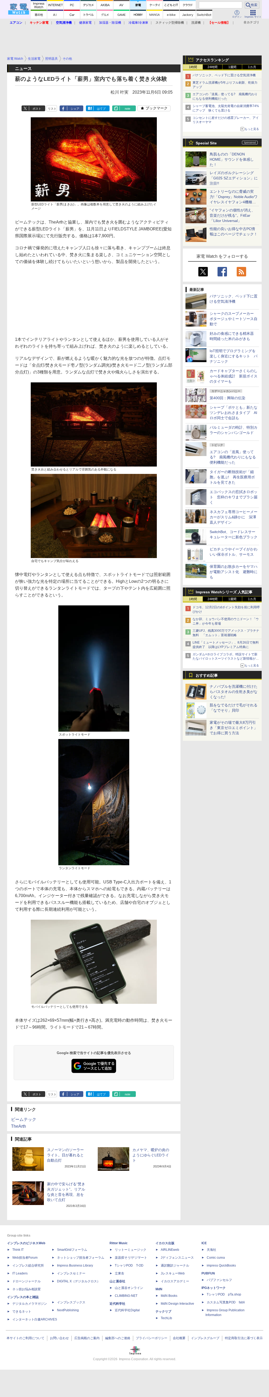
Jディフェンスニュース (177, 1257)
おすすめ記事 (207, 675)
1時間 (193, 67)
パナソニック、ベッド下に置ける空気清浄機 (224, 75)
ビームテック (23, 1119)
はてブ (101, 108)
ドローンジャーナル (26, 1281)
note (127, 108)
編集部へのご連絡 (117, 1338)
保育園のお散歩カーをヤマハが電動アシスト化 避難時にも (233, 571)
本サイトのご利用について (25, 1338)
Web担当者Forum (25, 1257)
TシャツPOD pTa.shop (224, 1294)
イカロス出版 (165, 1243)
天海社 (211, 1250)
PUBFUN (208, 1273)
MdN (159, 1289)
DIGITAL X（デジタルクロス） (78, 1281)
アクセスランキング (212, 60)
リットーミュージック (130, 1250)
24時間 (213, 67)
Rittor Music (119, 1243)
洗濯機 (196, 22)
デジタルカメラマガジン (29, 1303)
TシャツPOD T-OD (129, 1265)
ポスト (37, 108)
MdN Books (169, 1296)
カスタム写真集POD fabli (226, 1302)
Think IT (18, 1250)
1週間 (232, 67)
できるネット (21, 1311)
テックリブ (163, 1311)
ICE (204, 1243)
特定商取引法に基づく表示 (244, 1338)
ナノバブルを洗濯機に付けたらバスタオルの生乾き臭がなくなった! (233, 691)
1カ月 (252, 67)
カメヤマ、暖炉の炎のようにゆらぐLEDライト (150, 1155)
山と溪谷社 (117, 1281)
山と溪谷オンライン (129, 1288)
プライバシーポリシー (151, 1338)
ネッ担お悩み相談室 (26, 1289)
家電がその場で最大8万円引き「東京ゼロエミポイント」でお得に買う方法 (233, 727)
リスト (52, 108)
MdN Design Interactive (177, 1303)
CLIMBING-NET (126, 1296)
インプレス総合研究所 (28, 1265)
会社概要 (179, 1338)
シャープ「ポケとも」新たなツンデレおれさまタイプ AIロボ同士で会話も (233, 412)
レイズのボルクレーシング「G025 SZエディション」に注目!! (234, 178)
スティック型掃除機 (170, 22)
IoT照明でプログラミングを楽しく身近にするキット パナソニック (233, 356)
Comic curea (216, 1257)
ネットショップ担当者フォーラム (80, 1257)
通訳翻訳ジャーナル (175, 1265)
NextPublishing (68, 1310)
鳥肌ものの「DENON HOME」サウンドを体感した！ (232, 159)
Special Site (206, 143)
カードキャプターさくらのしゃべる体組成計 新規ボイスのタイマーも (233, 376)
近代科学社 (117, 1303)
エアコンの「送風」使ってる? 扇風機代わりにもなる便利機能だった (233, 457)
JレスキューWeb (173, 1273)
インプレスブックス (71, 1302)
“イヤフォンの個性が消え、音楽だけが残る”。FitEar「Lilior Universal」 (232, 215)
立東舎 (119, 1273)
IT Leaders (20, 1273)
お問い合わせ (59, 1338)
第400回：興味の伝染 (227, 398)
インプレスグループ (205, 1338)
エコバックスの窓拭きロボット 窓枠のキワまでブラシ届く (233, 497)
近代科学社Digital (127, 1310)
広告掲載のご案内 (87, 1338)
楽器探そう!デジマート (131, 1257)
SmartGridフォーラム (72, 1250)
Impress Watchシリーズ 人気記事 (224, 592)
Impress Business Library (75, 1265)
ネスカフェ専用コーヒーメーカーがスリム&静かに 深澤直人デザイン (233, 517)
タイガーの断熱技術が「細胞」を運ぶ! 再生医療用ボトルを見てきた (232, 477)
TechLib (166, 1318)
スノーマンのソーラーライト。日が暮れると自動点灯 (65, 1155)
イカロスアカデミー (175, 1281)
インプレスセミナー (71, 1273)
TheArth (18, 1126)
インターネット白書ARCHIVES (34, 1319)
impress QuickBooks (221, 1265)
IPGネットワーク (213, 1288)
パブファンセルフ (219, 1280)
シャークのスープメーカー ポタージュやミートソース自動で (233, 318)
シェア (75, 108)
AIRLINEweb (170, 1250)
